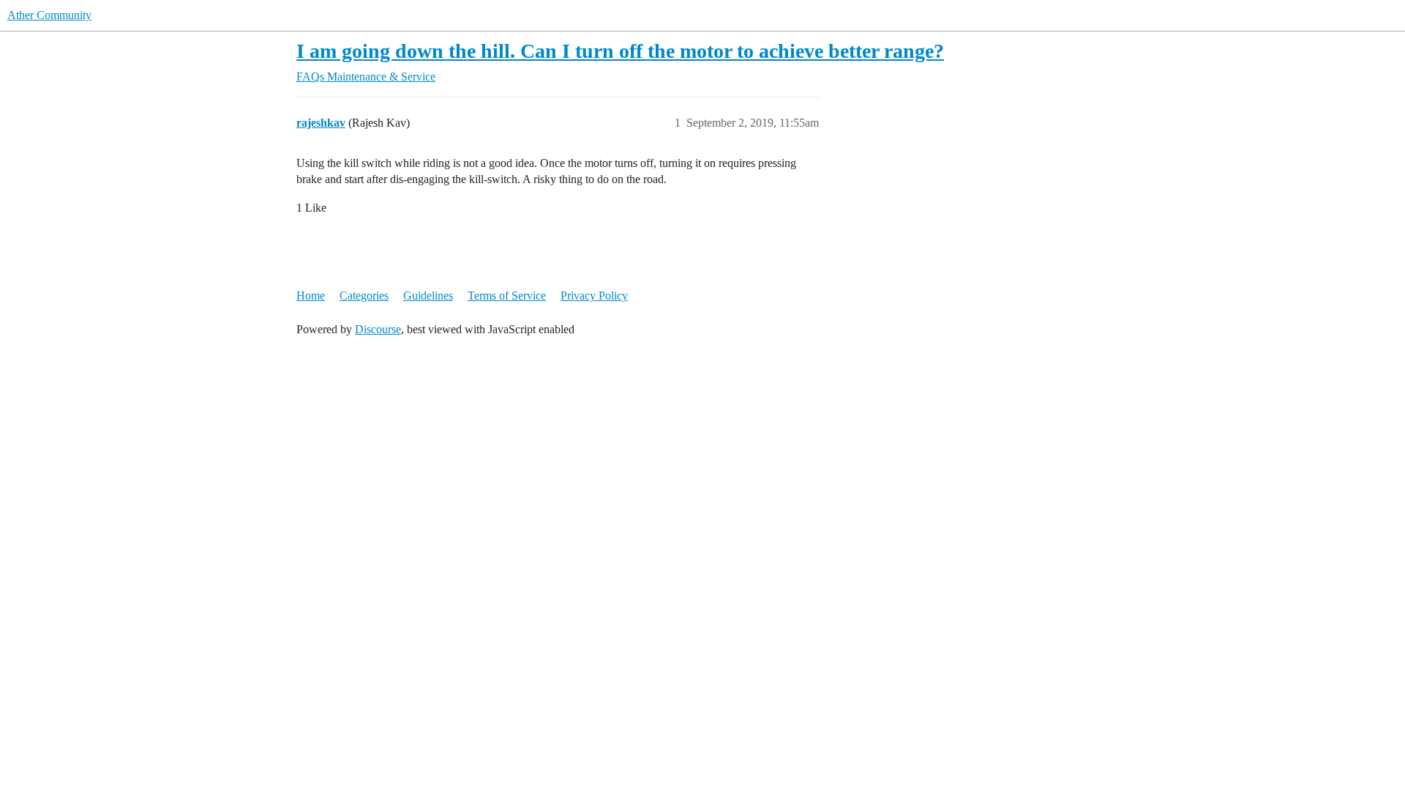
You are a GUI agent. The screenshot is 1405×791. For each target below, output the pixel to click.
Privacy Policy (594, 295)
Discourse (378, 329)
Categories (364, 295)
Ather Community (49, 15)
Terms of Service (507, 295)
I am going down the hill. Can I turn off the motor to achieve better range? (620, 51)
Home (310, 295)
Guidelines (428, 295)
